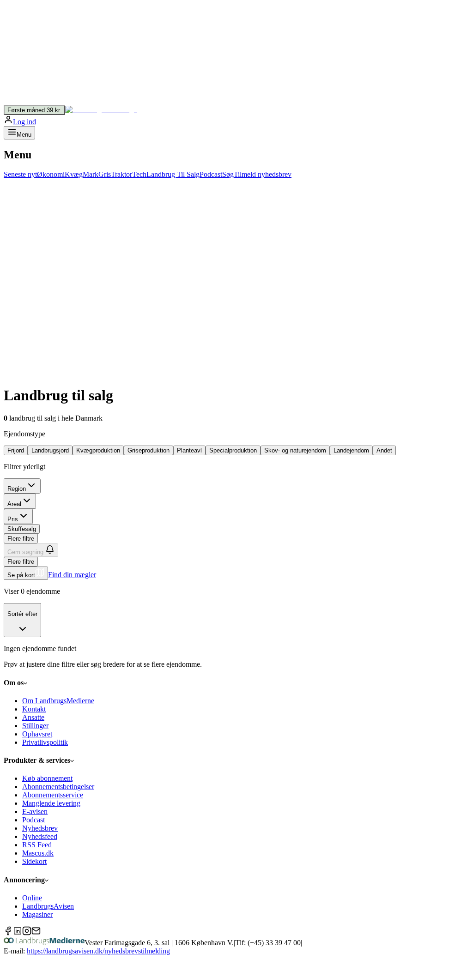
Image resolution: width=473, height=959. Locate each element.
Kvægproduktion (98, 450)
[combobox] (22, 620)
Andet (384, 450)
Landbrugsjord (50, 450)
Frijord (15, 450)
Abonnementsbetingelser (58, 786)
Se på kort (21, 575)
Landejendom (351, 450)
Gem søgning (25, 552)
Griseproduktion (148, 450)
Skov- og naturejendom (295, 450)
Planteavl (189, 450)
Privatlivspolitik (45, 742)
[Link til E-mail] (36, 933)
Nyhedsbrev (40, 828)
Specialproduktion (233, 450)
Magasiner (37, 914)
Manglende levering (51, 803)
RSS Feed (37, 845)
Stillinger (35, 726)
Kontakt (34, 709)
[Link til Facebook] (8, 933)
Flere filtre (20, 538)
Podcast (33, 820)
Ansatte (33, 717)
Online (32, 898)
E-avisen (35, 811)
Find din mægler (72, 575)
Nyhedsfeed (39, 836)
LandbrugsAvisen (48, 906)
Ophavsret (37, 734)
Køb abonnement (47, 778)
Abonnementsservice (52, 795)
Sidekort (34, 861)
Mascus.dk (38, 853)
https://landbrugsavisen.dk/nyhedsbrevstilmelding (98, 951)
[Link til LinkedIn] (17, 933)
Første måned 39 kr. (34, 110)
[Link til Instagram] (26, 933)
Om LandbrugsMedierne (58, 701)
